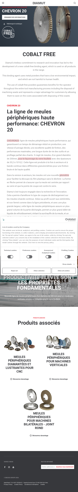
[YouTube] (13, 467)
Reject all (14, 271)
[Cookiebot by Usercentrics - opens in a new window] (67, 219)
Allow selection (39, 271)
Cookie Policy (18, 484)
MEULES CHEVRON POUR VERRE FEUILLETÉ (14, 7)
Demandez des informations (14, 17)
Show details (67, 264)
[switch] (29, 256)
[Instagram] (9, 467)
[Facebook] (5, 467)
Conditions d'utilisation (31, 484)
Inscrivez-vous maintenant (64, 467)
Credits (43, 484)
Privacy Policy (8, 484)
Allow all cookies (64, 271)
